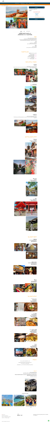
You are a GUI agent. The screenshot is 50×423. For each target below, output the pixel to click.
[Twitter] (21, 415)
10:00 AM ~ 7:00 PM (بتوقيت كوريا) (5, 417)
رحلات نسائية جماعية (17, 3)
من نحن (27, 3)
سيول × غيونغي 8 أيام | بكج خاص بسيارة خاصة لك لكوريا (31, 407)
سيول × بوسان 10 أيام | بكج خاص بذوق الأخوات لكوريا (7, 406)
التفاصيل (21, 31)
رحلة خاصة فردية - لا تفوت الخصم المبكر (25, 4)
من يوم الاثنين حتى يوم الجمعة (5, 415)
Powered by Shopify (8, 421)
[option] (25, 4)
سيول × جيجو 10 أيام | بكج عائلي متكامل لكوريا (19, 406)
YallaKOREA (5, 421)
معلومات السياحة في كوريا (31, 3)
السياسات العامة (28, 31)
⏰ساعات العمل (3, 414)
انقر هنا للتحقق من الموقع (34, 141)
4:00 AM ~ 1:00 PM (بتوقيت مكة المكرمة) (6, 416)
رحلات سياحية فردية (22, 3)
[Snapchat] (20, 415)
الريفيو (37, 14)
